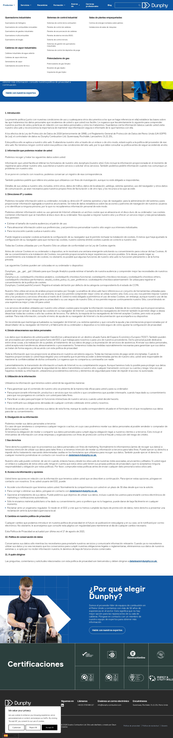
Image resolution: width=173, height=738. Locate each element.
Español (11, 735)
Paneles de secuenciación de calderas (62, 31)
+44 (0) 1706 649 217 (85, 705)
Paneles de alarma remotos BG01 (60, 35)
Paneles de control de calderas (59, 27)
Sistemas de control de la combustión (61, 23)
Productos (8, 5)
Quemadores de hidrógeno (15, 23)
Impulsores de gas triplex (56, 72)
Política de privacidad (131, 726)
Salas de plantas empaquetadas (105, 17)
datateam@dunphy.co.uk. (83, 455)
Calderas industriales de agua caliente (19, 53)
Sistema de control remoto (57, 40)
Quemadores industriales (18, 17)
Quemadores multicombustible (17, 35)
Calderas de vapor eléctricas (16, 57)
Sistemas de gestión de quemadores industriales (61, 45)
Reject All (33, 727)
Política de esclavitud (150, 726)
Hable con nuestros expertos (21, 92)
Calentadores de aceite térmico (17, 66)
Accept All (49, 727)
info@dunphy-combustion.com (109, 705)
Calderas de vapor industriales (20, 48)
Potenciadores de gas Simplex (58, 64)
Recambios (42, 5)
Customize (16, 727)
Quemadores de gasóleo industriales (19, 31)
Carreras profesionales (92, 5)
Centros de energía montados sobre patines (106, 23)
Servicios (25, 5)
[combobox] (11, 735)
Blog (110, 5)
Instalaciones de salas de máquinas (102, 27)
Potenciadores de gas (58, 58)
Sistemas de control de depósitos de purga (63, 50)
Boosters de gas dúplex (56, 68)
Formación (58, 5)
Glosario (164, 726)
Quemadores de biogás (14, 40)
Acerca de (74, 5)
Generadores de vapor (13, 61)
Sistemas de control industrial (62, 17)
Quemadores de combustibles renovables (21, 27)
